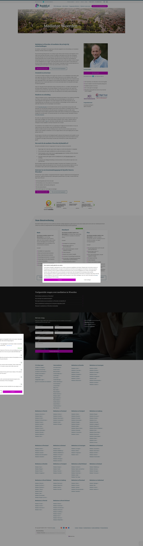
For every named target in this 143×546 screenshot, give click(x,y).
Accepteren (60, 279)
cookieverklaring (48, 276)
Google (57, 276)
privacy (96, 275)
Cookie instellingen (87, 279)
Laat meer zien (9, 345)
